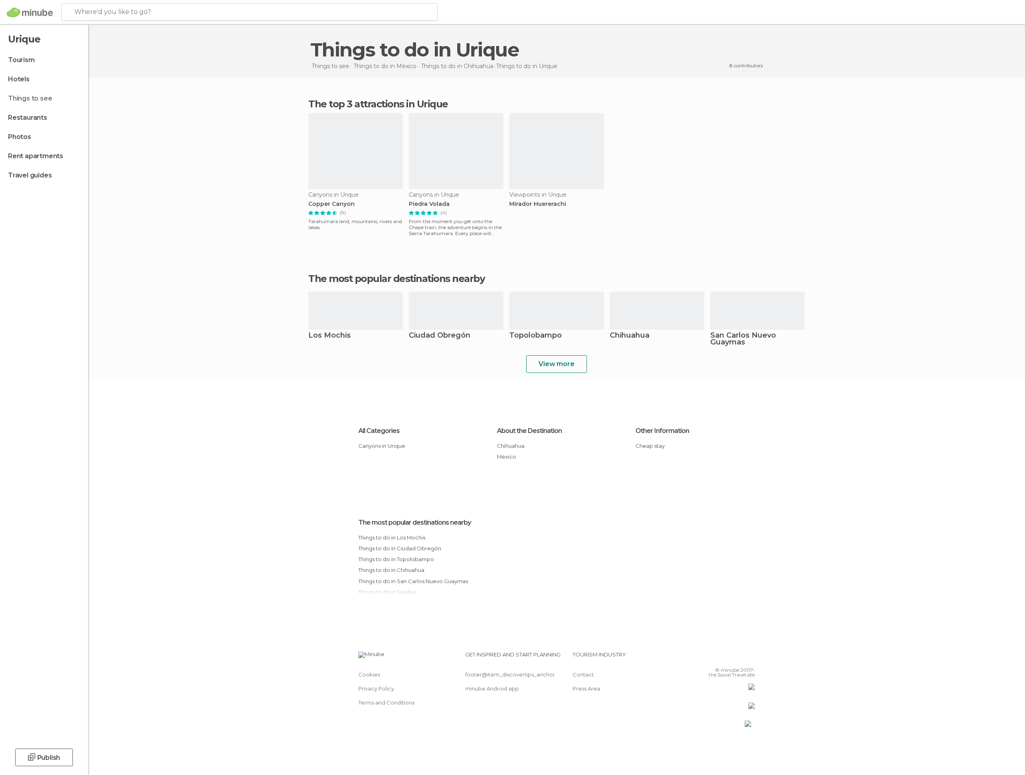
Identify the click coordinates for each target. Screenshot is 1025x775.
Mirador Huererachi (537, 204)
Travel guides (30, 175)
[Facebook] (709, 658)
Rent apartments (35, 156)
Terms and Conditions (386, 702)
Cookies (369, 674)
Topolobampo (535, 336)
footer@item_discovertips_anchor (510, 674)
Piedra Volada (429, 204)
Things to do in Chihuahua (391, 570)
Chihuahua (629, 336)
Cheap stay (650, 446)
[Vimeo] (736, 658)
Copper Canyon (331, 204)
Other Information (662, 431)
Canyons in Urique (381, 446)
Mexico (506, 456)
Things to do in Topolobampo (396, 559)
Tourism (21, 60)
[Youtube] (749, 658)
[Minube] (30, 12)
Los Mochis (329, 336)
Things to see (30, 98)
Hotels (19, 79)
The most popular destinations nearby (396, 279)
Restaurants (27, 117)
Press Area (586, 688)
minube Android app (492, 688)
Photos (19, 137)
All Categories (379, 431)
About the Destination (529, 431)
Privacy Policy (376, 688)
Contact (583, 674)
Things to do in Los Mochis (391, 537)
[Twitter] (722, 658)
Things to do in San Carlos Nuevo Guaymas (413, 581)
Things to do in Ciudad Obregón (399, 548)
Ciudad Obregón (439, 336)
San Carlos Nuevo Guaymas (743, 339)
